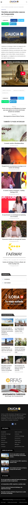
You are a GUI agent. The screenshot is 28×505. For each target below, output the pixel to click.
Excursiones (17, 438)
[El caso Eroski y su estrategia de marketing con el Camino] (14, 204)
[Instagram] (15, 424)
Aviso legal (3, 502)
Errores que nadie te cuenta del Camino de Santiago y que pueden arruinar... (18, 455)
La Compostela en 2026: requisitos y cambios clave (19, 329)
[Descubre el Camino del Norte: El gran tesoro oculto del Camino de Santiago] (7, 360)
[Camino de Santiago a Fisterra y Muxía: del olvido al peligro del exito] (14, 251)
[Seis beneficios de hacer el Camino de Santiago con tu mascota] (21, 360)
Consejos (3, 446)
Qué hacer (3, 436)
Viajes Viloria (18, 442)
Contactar (17, 434)
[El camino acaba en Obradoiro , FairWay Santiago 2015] (14, 180)
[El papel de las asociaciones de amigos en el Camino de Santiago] (14, 155)
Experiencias (17, 440)
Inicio (2, 7)
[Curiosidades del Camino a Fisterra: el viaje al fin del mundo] (7, 342)
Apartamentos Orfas (19, 446)
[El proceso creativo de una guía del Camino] (14, 229)
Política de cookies (23, 502)
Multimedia (3, 438)
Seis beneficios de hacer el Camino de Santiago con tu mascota (20, 368)
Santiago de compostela (18, 90)
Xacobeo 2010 (5, 92)
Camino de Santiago (6, 90)
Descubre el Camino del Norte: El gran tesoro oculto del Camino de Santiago (6, 368)
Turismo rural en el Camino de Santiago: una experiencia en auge (20, 350)
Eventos (3, 444)
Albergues (17, 444)
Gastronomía (4, 442)
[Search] (26, 2)
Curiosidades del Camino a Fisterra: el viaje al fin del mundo (6, 349)
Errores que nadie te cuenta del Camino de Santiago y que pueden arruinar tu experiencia (7, 331)
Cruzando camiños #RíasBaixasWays (14, 143)
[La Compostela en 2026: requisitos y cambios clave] (21, 322)
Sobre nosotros (18, 431)
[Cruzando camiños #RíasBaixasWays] (14, 133)
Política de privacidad (12, 502)
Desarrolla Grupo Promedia (19, 499)
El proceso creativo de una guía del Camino (14, 239)
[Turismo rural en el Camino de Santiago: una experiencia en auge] (21, 342)
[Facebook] (13, 424)
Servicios (3, 440)
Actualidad (3, 431)
